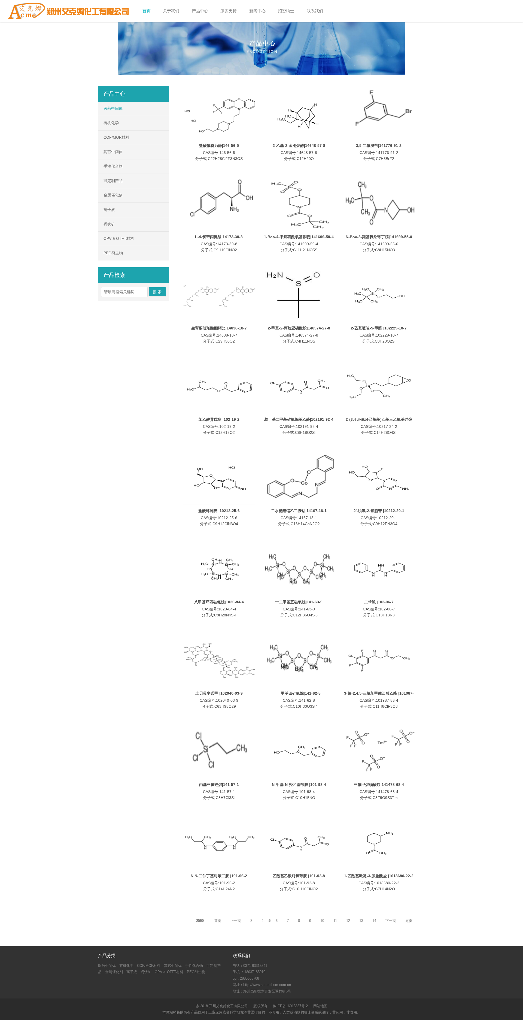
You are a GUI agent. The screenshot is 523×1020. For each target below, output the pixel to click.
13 (361, 921)
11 (335, 921)
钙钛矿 (109, 224)
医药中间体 (113, 108)
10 (322, 921)
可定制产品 (113, 180)
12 (348, 921)
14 (374, 921)
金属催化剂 (113, 195)
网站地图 (320, 1006)
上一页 (235, 921)
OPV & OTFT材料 (119, 238)
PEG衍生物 (113, 253)
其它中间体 (113, 152)
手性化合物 (113, 166)
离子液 (109, 209)
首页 (217, 921)
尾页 (408, 921)
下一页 (390, 921)
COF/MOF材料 (116, 137)
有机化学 (111, 123)
